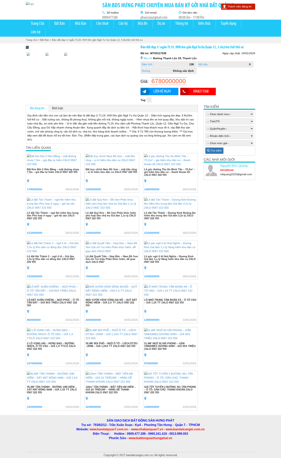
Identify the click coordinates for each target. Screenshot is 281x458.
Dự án (161, 24)
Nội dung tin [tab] (37, 108)
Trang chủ (31, 40)
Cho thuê (102, 24)
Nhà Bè (142, 24)
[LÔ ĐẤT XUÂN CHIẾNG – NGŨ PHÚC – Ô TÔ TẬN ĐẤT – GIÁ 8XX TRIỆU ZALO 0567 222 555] (53, 290)
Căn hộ (123, 24)
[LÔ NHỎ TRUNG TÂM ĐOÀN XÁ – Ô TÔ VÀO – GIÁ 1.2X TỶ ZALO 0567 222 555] (170, 290)
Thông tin (181, 24)
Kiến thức (204, 24)
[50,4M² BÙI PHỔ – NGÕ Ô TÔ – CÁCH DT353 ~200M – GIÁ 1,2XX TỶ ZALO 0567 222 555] (112, 333)
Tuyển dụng (228, 24)
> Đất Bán (43, 40)
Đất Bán (59, 24)
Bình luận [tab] (57, 108)
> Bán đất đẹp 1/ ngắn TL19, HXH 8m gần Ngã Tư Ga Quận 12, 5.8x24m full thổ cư (96, 40)
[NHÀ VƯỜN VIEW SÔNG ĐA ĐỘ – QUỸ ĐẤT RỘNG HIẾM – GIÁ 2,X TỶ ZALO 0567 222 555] (112, 290)
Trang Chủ (37, 24)
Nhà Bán (80, 24)
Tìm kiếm (216, 150)
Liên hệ (35, 32)
